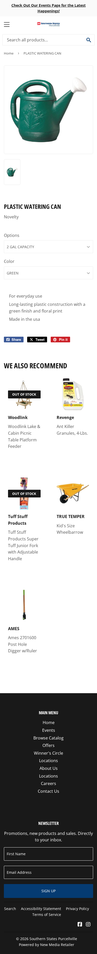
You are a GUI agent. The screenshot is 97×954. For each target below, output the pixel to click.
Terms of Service (46, 914)
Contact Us (48, 791)
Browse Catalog (48, 738)
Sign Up (48, 890)
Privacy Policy (77, 908)
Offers (48, 745)
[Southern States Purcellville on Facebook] (80, 925)
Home (8, 53)
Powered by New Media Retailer (46, 944)
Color (9, 261)
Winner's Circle (48, 753)
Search (10, 908)
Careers (48, 783)
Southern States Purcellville (53, 938)
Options (11, 235)
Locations (48, 760)
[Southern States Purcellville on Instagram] (88, 925)
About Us (49, 768)
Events (48, 730)
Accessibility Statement (41, 908)
